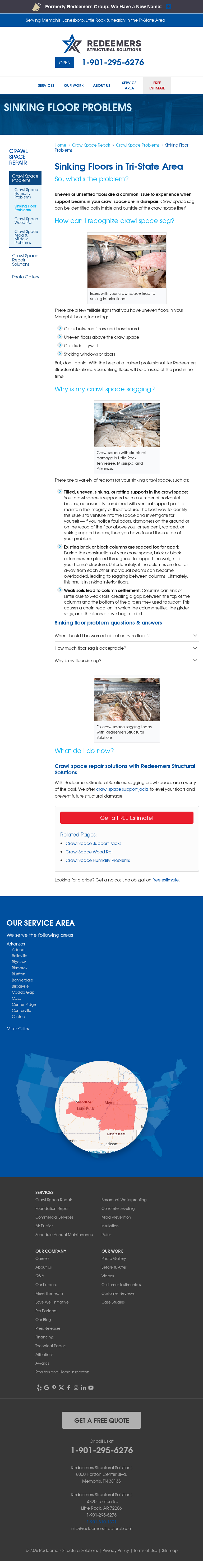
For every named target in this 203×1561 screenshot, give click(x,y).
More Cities (18, 1028)
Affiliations (44, 1354)
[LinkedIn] (83, 1387)
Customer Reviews (118, 1293)
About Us (43, 1267)
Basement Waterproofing (124, 1199)
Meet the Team (49, 1293)
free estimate (166, 879)
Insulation (110, 1225)
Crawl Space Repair (18, 156)
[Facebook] (69, 1387)
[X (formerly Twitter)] (61, 1387)
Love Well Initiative (52, 1302)
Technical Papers (50, 1345)
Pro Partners (45, 1310)
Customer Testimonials (121, 1284)
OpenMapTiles (96, 1151)
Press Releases (47, 1328)
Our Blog (43, 1319)
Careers (42, 1258)
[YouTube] (91, 1387)
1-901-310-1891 (101, 1521)
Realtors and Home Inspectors (62, 1371)
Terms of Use (145, 1550)
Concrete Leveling (118, 1208)
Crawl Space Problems (25, 178)
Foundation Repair (52, 1208)
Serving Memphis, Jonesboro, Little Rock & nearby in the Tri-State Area (95, 20)
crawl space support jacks (122, 789)
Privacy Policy (116, 1550)
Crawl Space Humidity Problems (98, 860)
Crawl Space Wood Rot (89, 851)
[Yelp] (39, 1387)
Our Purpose (46, 1284)
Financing (44, 1337)
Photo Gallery (25, 276)
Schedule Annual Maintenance (64, 1234)
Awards (42, 1363)
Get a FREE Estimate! (127, 817)
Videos (108, 1275)
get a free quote (101, 1420)
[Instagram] (76, 1387)
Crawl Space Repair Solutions (25, 259)
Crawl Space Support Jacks (93, 843)
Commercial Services (54, 1217)
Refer (106, 1234)
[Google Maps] (46, 1387)
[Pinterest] (54, 1387)
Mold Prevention (116, 1217)
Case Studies (113, 1302)
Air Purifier (44, 1225)
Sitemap (170, 1550)
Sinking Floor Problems (25, 207)
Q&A (39, 1275)
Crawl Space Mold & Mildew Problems (26, 237)
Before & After (114, 1267)
